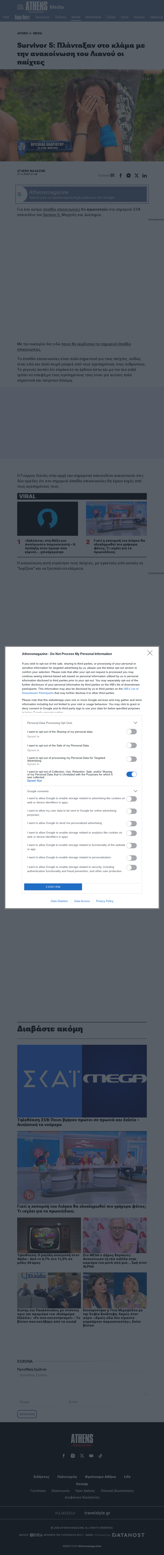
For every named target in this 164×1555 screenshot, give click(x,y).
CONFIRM (53, 886)
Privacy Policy (104, 901)
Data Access (82, 901)
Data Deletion (59, 901)
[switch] (131, 731)
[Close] (151, 654)
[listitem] (82, 723)
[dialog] (82, 777)
